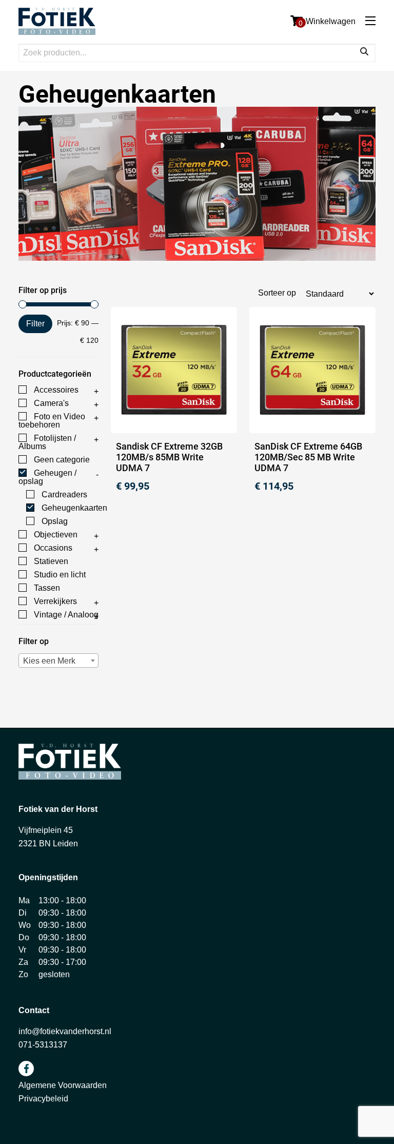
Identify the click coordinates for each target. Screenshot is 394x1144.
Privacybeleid (43, 1098)
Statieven (51, 561)
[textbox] (58, 661)
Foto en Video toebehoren (51, 420)
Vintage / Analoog (66, 614)
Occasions (53, 548)
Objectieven (55, 534)
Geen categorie (62, 459)
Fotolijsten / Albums (47, 442)
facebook (26, 1068)
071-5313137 (42, 1044)
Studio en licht (60, 574)
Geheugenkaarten (74, 507)
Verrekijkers (55, 601)
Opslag (55, 521)
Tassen (47, 588)
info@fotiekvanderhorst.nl (64, 1031)
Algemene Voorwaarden (62, 1085)
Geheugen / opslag (47, 477)
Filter (35, 323)
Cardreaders (64, 494)
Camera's (51, 403)
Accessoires (56, 389)
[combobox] (58, 660)
